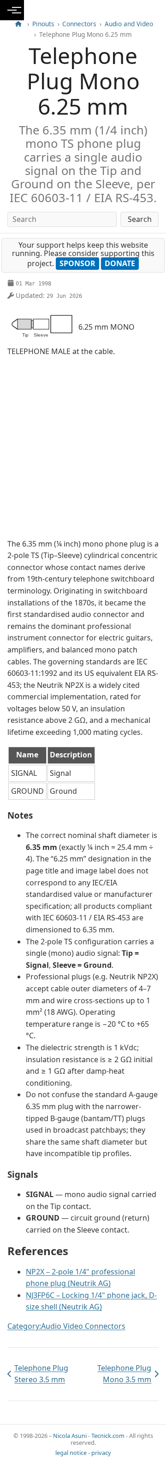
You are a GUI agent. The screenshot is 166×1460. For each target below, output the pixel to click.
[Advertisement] (83, 448)
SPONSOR (77, 263)
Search (140, 219)
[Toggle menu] (12, 10)
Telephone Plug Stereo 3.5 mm (37, 1374)
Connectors (79, 24)
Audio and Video (129, 24)
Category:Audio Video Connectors (66, 1326)
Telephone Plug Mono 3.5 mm (119, 1374)
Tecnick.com (108, 1435)
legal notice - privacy (83, 1452)
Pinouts (43, 24)
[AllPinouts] (18, 23)
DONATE (120, 263)
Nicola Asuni (70, 1435)
